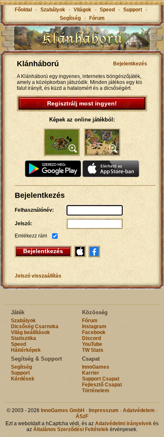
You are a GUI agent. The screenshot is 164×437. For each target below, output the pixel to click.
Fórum (97, 18)
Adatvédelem (139, 410)
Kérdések (22, 379)
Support (132, 10)
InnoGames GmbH (63, 410)
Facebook (94, 332)
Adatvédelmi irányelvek (123, 423)
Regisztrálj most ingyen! (82, 103)
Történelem (95, 391)
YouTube (92, 344)
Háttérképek (26, 350)
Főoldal (23, 10)
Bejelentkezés (130, 64)
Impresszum (104, 410)
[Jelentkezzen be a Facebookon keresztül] (94, 251)
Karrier (90, 373)
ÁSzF (82, 416)
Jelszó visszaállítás (38, 276)
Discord (91, 338)
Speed (108, 10)
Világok (82, 10)
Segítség (70, 18)
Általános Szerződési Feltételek (70, 429)
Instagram (94, 326)
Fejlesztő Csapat (102, 385)
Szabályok (52, 10)
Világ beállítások (30, 332)
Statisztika (23, 338)
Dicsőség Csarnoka (34, 326)
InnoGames (95, 367)
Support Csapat (100, 379)
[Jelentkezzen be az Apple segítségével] (80, 251)
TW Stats (92, 350)
